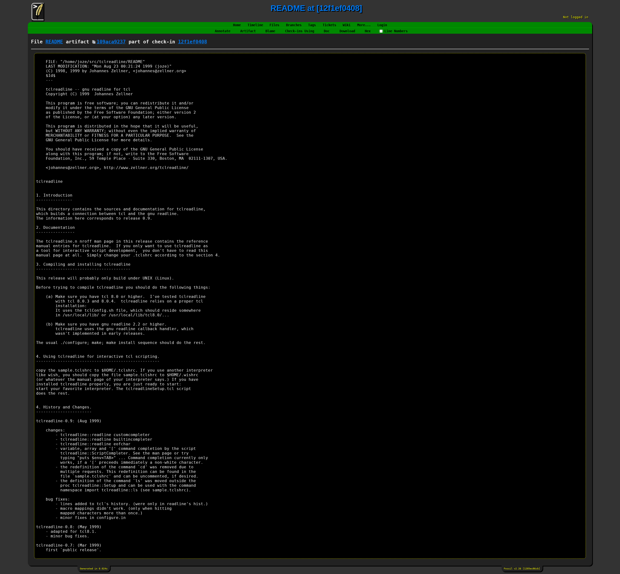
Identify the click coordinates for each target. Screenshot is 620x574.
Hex (368, 31)
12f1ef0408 (192, 42)
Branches (294, 25)
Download (347, 31)
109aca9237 (111, 42)
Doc (327, 31)
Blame (270, 31)
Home (237, 25)
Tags (312, 25)
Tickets (329, 25)
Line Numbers (396, 31)
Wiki (346, 25)
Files (274, 25)
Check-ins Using (299, 31)
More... (364, 25)
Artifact (248, 31)
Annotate (222, 31)
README (54, 42)
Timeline (255, 25)
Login (382, 25)
